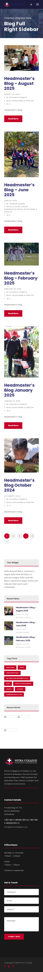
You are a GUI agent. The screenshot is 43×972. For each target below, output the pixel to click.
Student (20, 689)
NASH (8, 684)
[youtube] (9, 966)
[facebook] (4, 966)
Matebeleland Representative (17, 678)
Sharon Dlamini (17, 204)
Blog (8, 101)
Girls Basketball (12, 673)
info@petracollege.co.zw (15, 827)
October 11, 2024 (12, 496)
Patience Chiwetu (18, 97)
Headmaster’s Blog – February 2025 (21, 278)
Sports (9, 689)
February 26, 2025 (12, 289)
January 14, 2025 (12, 401)
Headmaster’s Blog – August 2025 (19, 83)
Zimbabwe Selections (14, 694)
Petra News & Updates (23, 101)
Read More (13, 118)
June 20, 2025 (10, 201)
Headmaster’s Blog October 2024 (19, 485)
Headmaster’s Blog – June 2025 (19, 190)
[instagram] (13, 966)
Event (22, 667)
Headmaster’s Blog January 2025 (19, 390)
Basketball (10, 667)
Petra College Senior (23, 684)
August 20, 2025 (12, 94)
